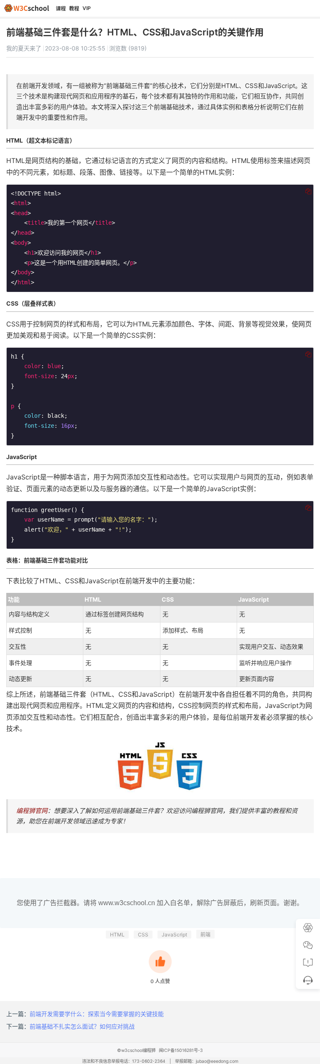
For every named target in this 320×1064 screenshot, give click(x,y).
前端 (205, 934)
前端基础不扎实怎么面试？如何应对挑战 (82, 1026)
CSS (143, 934)
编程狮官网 (32, 811)
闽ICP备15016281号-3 (181, 1050)
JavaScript (174, 934)
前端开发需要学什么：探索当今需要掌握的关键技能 (97, 1013)
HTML (117, 934)
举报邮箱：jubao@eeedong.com (206, 1061)
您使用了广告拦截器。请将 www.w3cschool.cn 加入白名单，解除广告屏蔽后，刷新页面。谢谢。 (160, 902)
